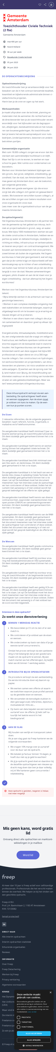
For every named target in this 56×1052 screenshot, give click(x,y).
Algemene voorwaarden (14, 984)
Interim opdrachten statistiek (16, 941)
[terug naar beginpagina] (28, 877)
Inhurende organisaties (13, 947)
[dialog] (33, 1019)
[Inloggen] (51, 4)
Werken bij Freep (10, 974)
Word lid (28, 855)
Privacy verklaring (11, 979)
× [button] (50, 993)
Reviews (6, 952)
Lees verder (32, 1012)
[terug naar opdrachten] (19, 4)
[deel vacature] (45, 4)
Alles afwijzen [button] (34, 1040)
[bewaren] (39, 4)
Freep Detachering (11, 969)
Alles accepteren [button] (34, 1033)
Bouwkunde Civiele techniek (19, 57)
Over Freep (7, 964)
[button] (34, 1045)
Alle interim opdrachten (13, 936)
